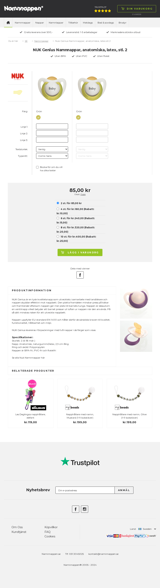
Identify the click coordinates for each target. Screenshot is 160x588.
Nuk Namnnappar (30, 357)
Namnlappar (56, 22)
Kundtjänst (19, 532)
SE (26, 41)
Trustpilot (100, 7)
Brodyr (122, 22)
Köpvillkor (51, 527)
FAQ (47, 532)
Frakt (83, 194)
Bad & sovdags (106, 22)
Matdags (88, 22)
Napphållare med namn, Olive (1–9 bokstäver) (129, 416)
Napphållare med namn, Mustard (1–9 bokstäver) (80, 416)
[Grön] (38, 116)
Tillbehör (73, 22)
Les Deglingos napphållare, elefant (30, 416)
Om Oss (17, 527)
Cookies (49, 536)
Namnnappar (22, 22)
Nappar (39, 22)
